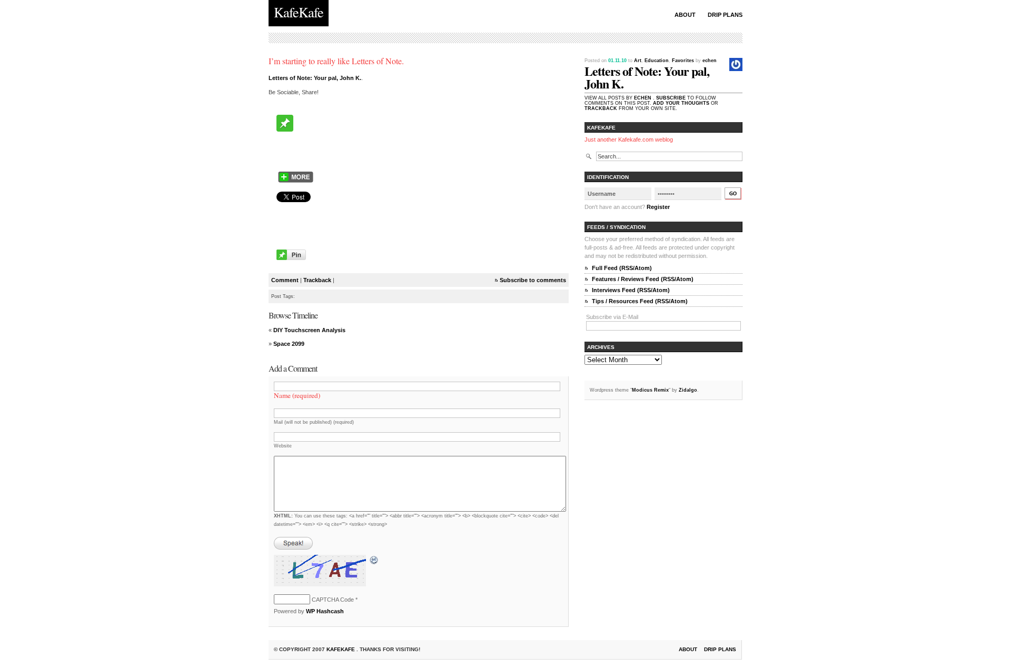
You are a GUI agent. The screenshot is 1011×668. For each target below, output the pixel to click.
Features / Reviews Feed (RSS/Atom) (642, 279)
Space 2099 (288, 344)
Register (658, 207)
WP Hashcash (325, 611)
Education (657, 60)
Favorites (683, 60)
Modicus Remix (650, 390)
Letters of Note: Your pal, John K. (315, 78)
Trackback (317, 280)
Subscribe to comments (533, 280)
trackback (600, 108)
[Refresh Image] (374, 561)
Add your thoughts (681, 103)
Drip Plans (725, 15)
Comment (285, 280)
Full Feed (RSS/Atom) (622, 268)
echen (709, 60)
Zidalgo (688, 390)
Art (637, 60)
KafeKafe (341, 649)
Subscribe (671, 98)
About (685, 15)
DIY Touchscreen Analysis (309, 330)
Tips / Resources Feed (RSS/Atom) (640, 301)
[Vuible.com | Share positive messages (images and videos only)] (284, 129)
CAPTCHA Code (333, 599)
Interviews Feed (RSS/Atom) (631, 290)
